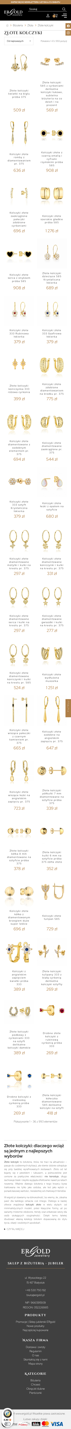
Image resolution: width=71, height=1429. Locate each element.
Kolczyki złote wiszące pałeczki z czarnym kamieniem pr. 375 (19, 736)
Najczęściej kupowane (35, 1330)
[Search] (64, 9)
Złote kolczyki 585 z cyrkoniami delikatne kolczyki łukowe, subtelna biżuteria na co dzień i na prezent (52, 93)
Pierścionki (35, 1393)
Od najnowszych (15, 41)
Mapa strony (35, 1363)
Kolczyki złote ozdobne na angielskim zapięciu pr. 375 (52, 736)
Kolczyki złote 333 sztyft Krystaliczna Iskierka (19, 506)
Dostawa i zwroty (35, 1347)
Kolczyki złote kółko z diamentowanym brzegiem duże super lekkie (19, 917)
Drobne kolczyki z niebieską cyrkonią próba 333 (19, 1101)
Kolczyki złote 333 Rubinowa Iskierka (19, 333)
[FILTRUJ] (68, 714)
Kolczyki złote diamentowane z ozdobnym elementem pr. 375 (19, 448)
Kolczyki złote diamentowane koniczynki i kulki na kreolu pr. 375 (52, 563)
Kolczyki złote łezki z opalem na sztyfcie (52, 506)
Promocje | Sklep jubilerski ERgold (35, 1322)
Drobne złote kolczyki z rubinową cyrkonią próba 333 (52, 1040)
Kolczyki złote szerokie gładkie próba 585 (52, 219)
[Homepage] (13, 12)
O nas (35, 1355)
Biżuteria (35, 1380)
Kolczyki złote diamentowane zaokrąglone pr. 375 (52, 447)
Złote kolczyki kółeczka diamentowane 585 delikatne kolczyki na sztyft (52, 1102)
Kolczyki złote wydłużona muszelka (51, 677)
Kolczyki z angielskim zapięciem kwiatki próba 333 (19, 978)
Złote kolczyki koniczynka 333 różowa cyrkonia (19, 389)
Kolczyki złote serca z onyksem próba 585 (19, 278)
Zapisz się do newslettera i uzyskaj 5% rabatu (35, 2)
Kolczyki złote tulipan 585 (51, 917)
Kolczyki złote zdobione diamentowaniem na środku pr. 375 (52, 389)
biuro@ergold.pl (35, 1295)
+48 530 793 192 (35, 1290)
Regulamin (35, 1351)
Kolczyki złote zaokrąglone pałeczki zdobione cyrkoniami (19, 219)
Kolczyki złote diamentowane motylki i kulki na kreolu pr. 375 (19, 563)
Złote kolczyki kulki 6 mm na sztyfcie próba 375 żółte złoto (52, 857)
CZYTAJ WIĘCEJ (15, 1229)
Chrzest (35, 1384)
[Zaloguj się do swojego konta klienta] (47, 15)
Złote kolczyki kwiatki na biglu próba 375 (19, 93)
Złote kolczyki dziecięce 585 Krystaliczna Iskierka (52, 278)
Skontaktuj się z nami (35, 1359)
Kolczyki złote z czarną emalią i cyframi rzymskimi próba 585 (52, 159)
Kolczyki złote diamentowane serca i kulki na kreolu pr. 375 (19, 620)
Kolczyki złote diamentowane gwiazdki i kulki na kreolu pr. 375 (52, 620)
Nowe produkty (35, 1326)
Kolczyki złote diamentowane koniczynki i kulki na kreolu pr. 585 (19, 677)
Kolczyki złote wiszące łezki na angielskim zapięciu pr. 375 (19, 796)
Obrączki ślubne (35, 1388)
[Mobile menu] (64, 15)
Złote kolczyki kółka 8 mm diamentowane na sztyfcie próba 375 (19, 857)
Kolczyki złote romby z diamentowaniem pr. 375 (19, 159)
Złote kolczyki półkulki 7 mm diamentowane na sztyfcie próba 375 (52, 797)
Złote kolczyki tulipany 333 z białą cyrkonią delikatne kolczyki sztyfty (52, 978)
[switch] (7, 1424)
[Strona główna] (7, 25)
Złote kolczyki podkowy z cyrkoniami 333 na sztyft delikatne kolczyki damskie (19, 1039)
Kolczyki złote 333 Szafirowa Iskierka (52, 333)
